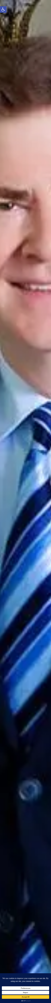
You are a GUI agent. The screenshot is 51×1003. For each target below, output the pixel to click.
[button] (3, 9)
